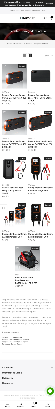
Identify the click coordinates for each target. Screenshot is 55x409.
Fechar (50, 4)
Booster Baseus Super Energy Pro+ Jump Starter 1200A (40, 98)
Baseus (31, 92)
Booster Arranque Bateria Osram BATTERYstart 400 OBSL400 (14, 144)
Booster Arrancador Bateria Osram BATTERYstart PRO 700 (26, 280)
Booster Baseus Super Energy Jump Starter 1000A (12, 190)
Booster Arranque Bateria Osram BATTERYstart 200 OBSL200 (40, 144)
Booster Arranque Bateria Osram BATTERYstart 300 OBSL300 (14, 98)
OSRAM (5, 92)
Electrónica (18, 44)
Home (9, 44)
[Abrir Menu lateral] (3, 208)
